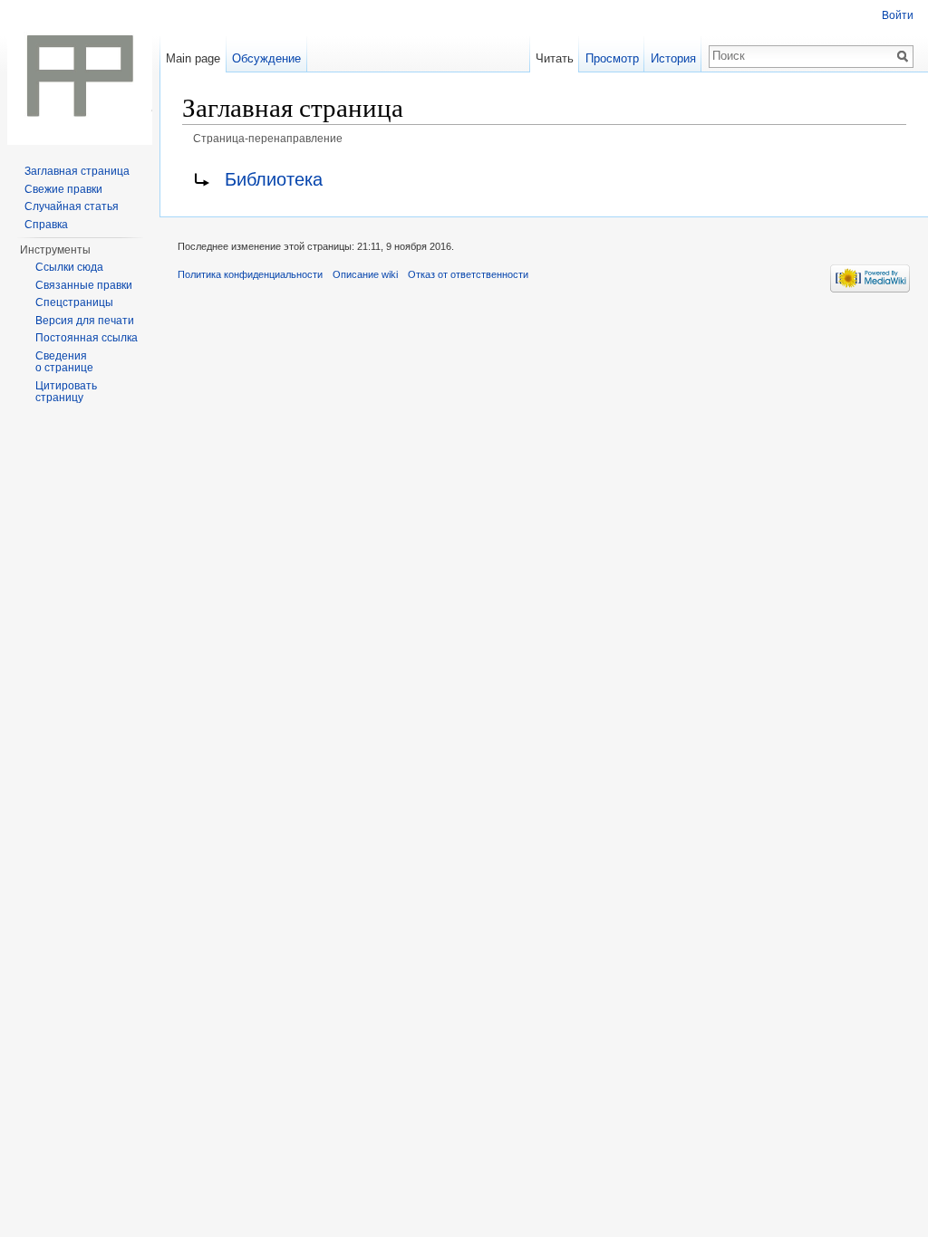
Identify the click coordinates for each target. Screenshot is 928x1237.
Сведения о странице (64, 362)
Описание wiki (365, 274)
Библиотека (274, 179)
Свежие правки (63, 189)
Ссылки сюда (69, 267)
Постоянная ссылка (86, 337)
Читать (555, 58)
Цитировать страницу (66, 392)
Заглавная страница (77, 171)
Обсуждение (266, 58)
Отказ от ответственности (468, 274)
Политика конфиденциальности (250, 274)
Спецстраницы (74, 302)
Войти (898, 15)
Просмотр (612, 58)
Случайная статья (71, 206)
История (673, 58)
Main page (193, 58)
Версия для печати (84, 320)
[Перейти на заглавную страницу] (79, 72)
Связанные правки (83, 285)
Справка (46, 224)
